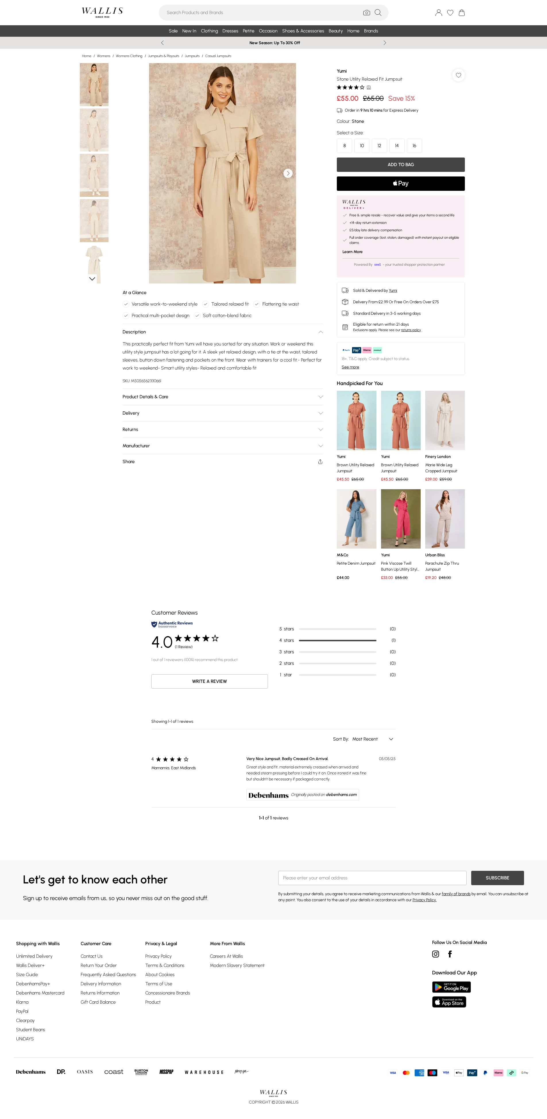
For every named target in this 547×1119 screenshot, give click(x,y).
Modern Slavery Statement (237, 965)
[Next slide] (384, 42)
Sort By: (341, 739)
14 (397, 145)
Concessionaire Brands (167, 993)
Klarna (22, 1002)
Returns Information (100, 993)
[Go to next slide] (288, 173)
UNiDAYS (25, 1039)
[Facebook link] (450, 954)
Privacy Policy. (425, 899)
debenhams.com (341, 794)
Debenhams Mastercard (40, 993)
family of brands (456, 893)
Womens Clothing (129, 56)
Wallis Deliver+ (30, 965)
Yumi (342, 71)
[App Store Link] (451, 994)
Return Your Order (99, 965)
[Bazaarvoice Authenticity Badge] (172, 624)
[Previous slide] (162, 42)
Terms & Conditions (164, 965)
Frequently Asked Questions (108, 974)
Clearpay (25, 1020)
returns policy (411, 330)
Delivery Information (101, 983)
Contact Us (92, 956)
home (86, 56)
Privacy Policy (158, 956)
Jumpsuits (192, 56)
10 (362, 145)
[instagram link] (435, 954)
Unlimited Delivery (34, 956)
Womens (103, 56)
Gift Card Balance (98, 1002)
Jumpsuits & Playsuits (163, 56)
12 (379, 145)
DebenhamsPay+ (33, 983)
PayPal (22, 1011)
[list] (222, 173)
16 (414, 145)
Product (153, 1002)
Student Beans (30, 1029)
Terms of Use (158, 983)
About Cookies (160, 974)
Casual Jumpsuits (218, 56)
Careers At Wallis (226, 956)
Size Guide (27, 974)
